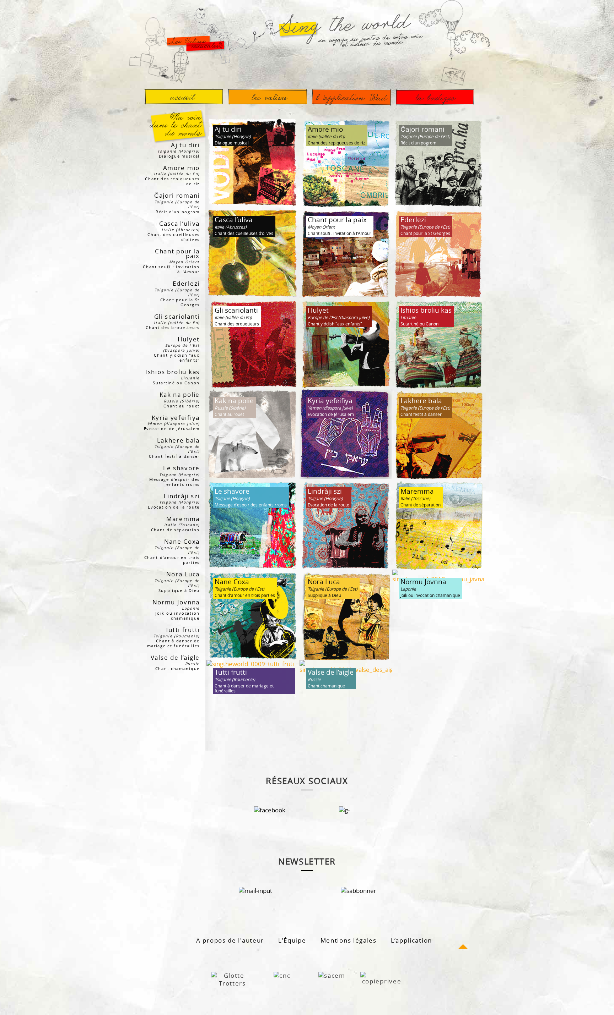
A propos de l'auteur (230, 940)
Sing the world (183, 97)
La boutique (434, 97)
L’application (411, 940)
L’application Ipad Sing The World (351, 97)
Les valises (267, 97)
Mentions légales (349, 940)
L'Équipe (292, 940)
